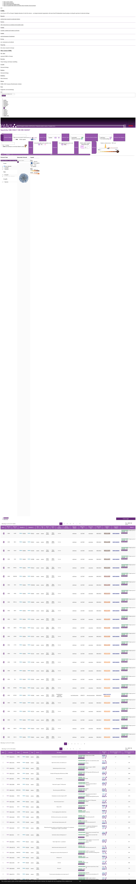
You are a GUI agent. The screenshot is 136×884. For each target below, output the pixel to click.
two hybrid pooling (74, 695)
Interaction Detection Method (91, 137)
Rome (2, 86)
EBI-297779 (12, 874)
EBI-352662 (12, 852)
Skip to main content (8, 1)
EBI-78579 (12, 778)
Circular (6, 167)
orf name (80, 820)
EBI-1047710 (12, 847)
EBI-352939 (12, 879)
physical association (91, 695)
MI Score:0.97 (107, 550)
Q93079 (32, 728)
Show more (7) (81, 818)
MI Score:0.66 (107, 627)
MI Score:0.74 (107, 593)
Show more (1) (81, 823)
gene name (123, 531)
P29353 (32, 542)
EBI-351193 (12, 822)
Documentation (132, 124)
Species (6, 182)
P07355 (32, 711)
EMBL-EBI (6, 115)
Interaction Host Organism (119, 137)
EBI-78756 (12, 834)
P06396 (27, 862)
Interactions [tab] (6, 518)
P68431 (27, 806)
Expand (6, 174)
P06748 (27, 778)
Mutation (31, 147)
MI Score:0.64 (107, 645)
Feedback (131, 125)
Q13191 (32, 550)
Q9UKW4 (33, 584)
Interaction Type (65, 137)
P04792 (27, 801)
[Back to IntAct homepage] (8, 126)
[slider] (99, 151)
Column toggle (126, 518)
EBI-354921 (12, 795)
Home (130, 120)
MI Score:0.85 (107, 576)
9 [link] (84, 743)
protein (37, 533)
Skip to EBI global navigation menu (11, 4)
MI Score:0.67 (107, 610)
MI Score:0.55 (107, 670)
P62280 (27, 847)
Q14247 (32, 645)
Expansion (55, 147)
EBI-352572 (12, 790)
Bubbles (7, 169)
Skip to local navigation (8, 3)
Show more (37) (82, 808)
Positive (76, 147)
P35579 (32, 636)
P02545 (27, 857)
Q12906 (27, 834)
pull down (74, 533)
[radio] (82, 146)
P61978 (32, 576)
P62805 (32, 737)
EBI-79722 (12, 806)
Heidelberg (3, 75)
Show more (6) (81, 843)
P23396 (27, 822)
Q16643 (32, 610)
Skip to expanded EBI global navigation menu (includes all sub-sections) (19, 5)
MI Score (94, 147)
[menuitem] (132, 120)
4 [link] (70, 523)
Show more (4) (124, 696)
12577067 (83, 533)
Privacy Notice (75, 881)
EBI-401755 (12, 756)
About (130, 123)
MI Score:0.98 (107, 533)
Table (51, 154)
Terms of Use (84, 881)
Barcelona (3, 59)
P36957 (27, 827)
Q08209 (32, 602)
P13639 (32, 719)
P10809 (27, 817)
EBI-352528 (12, 817)
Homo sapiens (47, 533)
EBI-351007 (12, 827)
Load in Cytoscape (13, 160)
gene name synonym (124, 530)
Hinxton (2, 81)
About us (5, 110)
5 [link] (73, 523)
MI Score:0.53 (107, 711)
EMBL (3, 10)
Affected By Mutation (10, 176)
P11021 (32, 627)
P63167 (27, 841)
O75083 (32, 702)
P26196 (27, 773)
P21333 (32, 653)
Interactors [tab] (5, 519)
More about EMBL (6, 50)
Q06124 (32, 567)
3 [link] (71, 743)
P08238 (27, 790)
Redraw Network (4, 160)
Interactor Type (43, 137)
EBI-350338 (12, 868)
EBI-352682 (12, 801)
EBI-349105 (12, 841)
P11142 (27, 784)
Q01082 (32, 687)
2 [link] (68, 743)
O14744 (32, 619)
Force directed (8, 166)
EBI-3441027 (99, 695)
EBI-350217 (99, 533)
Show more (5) (81, 786)
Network (8, 154)
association (91, 533)
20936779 (83, 695)
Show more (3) (124, 541)
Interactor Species (8, 137)
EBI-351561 (12, 762)
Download (131, 122)
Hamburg (2, 70)
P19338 (32, 679)
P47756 (27, 811)
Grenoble (2, 64)
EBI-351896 (12, 784)
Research (5, 113)
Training (5, 112)
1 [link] (65, 743)
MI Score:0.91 (107, 567)
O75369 (32, 662)
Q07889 (32, 559)
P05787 (32, 670)
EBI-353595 (12, 811)
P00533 (32, 533)
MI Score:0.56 (107, 653)
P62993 (24, 533)
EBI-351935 (12, 857)
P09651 (27, 852)
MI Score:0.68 (107, 602)
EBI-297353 (12, 768)
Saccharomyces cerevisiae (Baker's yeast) (59, 695)
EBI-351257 (12, 773)
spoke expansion (116, 533)
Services (5, 114)
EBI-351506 (12, 862)
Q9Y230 (27, 879)
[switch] (33, 138)
